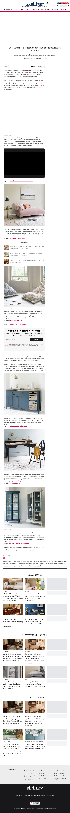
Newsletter (42, 66)
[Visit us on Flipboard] (66, 3)
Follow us (35, 66)
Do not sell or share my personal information (38, 798)
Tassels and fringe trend (14, 13)
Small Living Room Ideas (30, 770)
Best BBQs (41, 773)
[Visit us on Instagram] (62, 3)
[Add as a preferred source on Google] (35, 803)
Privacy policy (41, 795)
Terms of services (21, 343)
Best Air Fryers (42, 778)
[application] (24, 163)
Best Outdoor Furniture (44, 775)
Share (7, 66)
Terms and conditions (30, 795)
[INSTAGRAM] (4, 558)
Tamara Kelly (27, 58)
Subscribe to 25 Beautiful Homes (60, 779)
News (46, 58)
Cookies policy (50, 795)
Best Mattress (42, 770)
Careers (21, 798)
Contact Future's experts (29, 793)
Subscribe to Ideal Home (60, 770)
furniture (25, 72)
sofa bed (39, 85)
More (62, 9)
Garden (16, 9)
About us (18, 793)
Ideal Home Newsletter (59, 773)
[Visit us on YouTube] (68, 3)
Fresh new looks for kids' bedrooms (18, 324)
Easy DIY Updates (28, 773)
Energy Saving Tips (28, 779)
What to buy (55, 9)
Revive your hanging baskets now (32, 13)
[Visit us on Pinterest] (64, 3)
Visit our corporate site (51, 808)
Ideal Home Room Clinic (60, 775)
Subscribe (63, 5)
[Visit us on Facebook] (58, 3)
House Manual (45, 9)
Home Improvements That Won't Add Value (30, 776)
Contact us (40, 793)
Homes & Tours (25, 9)
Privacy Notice (8, 344)
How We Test (19, 795)
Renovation (35, 9)
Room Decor (8, 9)
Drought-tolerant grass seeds (50, 13)
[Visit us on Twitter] (60, 3)
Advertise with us (49, 793)
